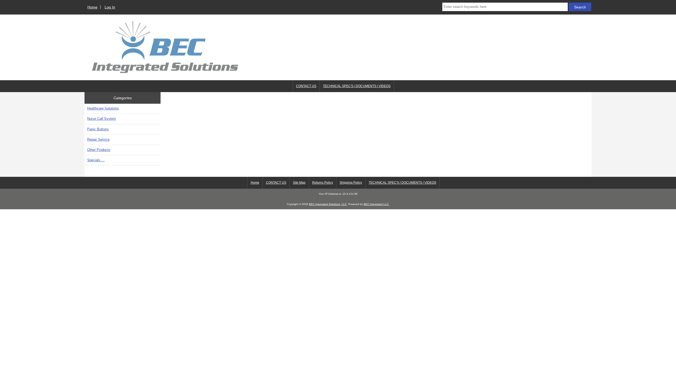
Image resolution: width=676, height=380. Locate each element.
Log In (110, 7)
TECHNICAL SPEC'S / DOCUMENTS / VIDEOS (357, 86)
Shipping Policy (351, 182)
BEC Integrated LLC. (376, 204)
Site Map (299, 182)
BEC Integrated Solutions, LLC (328, 204)
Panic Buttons (98, 129)
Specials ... (96, 160)
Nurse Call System (101, 119)
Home (92, 7)
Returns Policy (322, 182)
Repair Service (98, 139)
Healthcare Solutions (103, 108)
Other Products (98, 150)
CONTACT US (306, 86)
